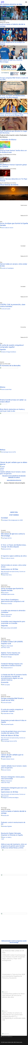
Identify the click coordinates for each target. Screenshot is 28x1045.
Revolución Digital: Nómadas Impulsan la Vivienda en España (12, 834)
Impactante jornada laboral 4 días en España (13, 721)
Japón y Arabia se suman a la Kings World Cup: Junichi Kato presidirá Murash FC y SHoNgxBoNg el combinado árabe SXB (14, 1016)
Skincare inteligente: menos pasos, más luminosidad (13, 778)
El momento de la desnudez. (10, 365)
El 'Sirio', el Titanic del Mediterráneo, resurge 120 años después (12, 96)
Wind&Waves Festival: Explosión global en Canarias (13, 165)
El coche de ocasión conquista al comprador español (12, 346)
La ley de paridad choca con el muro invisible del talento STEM (13, 732)
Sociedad (4, 518)
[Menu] (26, 2)
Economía (4, 682)
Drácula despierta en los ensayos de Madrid (12, 43)
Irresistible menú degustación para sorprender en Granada (13, 622)
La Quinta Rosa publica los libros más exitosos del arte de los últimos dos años (13, 995)
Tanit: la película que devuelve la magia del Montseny (13, 132)
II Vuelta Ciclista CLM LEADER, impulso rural (12, 642)
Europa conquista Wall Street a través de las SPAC (14, 79)
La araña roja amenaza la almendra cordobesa (13, 611)
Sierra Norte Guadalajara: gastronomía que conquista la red (12, 600)
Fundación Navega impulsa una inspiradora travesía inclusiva (11, 664)
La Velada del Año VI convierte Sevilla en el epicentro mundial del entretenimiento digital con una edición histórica (14, 677)
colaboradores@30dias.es (7, 1036)
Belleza (2, 450)
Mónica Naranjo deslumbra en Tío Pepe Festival (13, 180)
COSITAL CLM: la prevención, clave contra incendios (12, 305)
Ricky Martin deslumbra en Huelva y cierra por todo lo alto (12, 410)
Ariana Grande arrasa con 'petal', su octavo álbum (13, 401)
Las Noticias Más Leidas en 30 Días (13, 952)
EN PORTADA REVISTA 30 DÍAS (11, 4)
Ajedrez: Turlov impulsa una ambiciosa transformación (10, 653)
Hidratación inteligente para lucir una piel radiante (14, 789)
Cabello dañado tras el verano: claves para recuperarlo (13, 473)
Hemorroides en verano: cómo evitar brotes (13, 265)
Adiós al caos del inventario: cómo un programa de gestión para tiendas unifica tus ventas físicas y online (14, 846)
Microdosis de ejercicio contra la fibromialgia (11, 61)
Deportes (4, 625)
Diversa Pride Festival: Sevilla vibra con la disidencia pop (13, 151)
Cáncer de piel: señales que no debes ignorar (13, 463)
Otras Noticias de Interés (9, 185)
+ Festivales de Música (8, 139)
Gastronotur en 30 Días (9, 569)
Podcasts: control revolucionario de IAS (13, 823)
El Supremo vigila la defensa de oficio (14, 556)
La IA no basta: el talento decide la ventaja (12, 25)
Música (2, 387)
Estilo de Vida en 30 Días (10, 735)
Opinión (3, 349)
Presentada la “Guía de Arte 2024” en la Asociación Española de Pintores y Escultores (13, 976)
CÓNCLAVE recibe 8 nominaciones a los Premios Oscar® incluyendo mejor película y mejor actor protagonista (13, 957)
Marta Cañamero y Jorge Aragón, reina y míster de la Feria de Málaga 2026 (14, 114)
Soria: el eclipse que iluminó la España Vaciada (14, 224)
